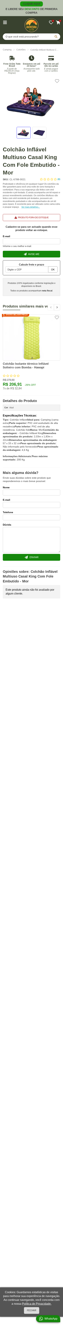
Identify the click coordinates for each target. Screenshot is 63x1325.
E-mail (6, 236)
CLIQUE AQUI (31, 3)
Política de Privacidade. (36, 1303)
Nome (6, 487)
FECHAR (31, 1310)
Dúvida (7, 524)
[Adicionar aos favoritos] (57, 81)
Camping (7, 49)
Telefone (8, 512)
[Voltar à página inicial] (31, 25)
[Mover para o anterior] (51, 307)
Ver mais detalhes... (30, 207)
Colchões (21, 49)
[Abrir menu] (5, 22)
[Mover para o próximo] (57, 307)
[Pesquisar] (56, 36)
